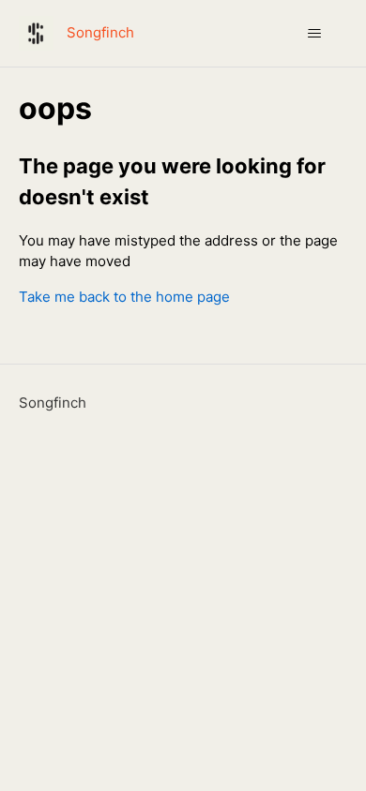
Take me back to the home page (124, 297)
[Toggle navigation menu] (315, 34)
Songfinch (52, 402)
